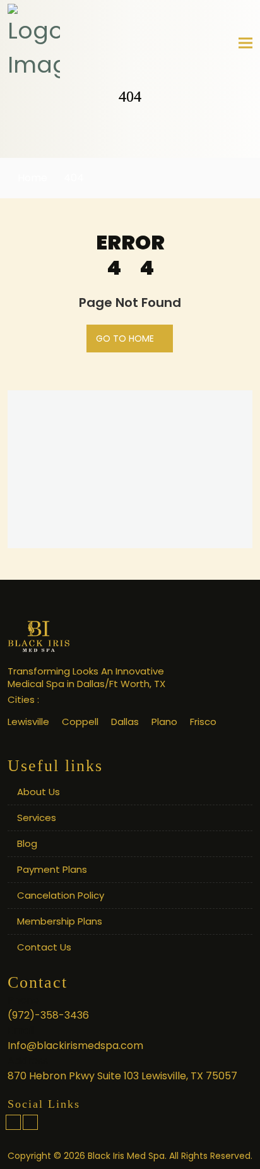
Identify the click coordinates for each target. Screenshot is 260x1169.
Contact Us (44, 947)
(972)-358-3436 (48, 1015)
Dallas (125, 721)
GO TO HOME (126, 338)
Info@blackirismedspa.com (75, 1045)
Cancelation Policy (60, 895)
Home (31, 178)
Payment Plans (52, 869)
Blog (27, 843)
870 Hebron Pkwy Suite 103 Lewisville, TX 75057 (122, 1076)
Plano (164, 721)
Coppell (80, 721)
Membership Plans (59, 921)
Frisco (203, 721)
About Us (38, 791)
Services (36, 817)
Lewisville (28, 721)
